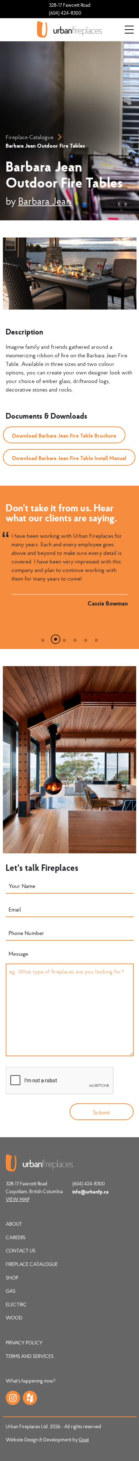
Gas (10, 1291)
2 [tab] (53, 638)
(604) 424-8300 (65, 13)
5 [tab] (85, 638)
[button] (64, 434)
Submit (101, 1112)
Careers (15, 1237)
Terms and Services (29, 1356)
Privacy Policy (24, 1342)
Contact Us (20, 1250)
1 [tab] (42, 638)
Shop (12, 1277)
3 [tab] (64, 638)
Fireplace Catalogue (29, 137)
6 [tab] (96, 638)
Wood (14, 1317)
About (14, 1224)
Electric (16, 1304)
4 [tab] (74, 638)
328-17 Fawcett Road (70, 5)
